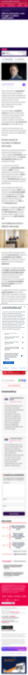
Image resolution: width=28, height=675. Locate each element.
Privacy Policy (22, 368)
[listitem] (14, 334)
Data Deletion (5, 368)
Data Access (14, 368)
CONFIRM (8, 362)
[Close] (25, 307)
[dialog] (14, 337)
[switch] (22, 337)
